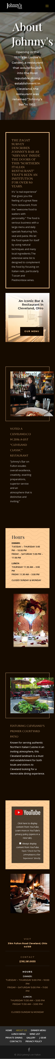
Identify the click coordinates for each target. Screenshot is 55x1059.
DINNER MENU (38, 1030)
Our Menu (31, 331)
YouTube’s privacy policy (27, 834)
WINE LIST (35, 1033)
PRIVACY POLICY (34, 1041)
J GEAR (42, 1037)
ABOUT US (21, 1030)
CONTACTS (16, 1041)
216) (28, 961)
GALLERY (30, 1037)
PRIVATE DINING (14, 1037)
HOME (9, 1030)
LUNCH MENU (18, 1033)
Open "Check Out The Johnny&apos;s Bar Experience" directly (31, 854)
